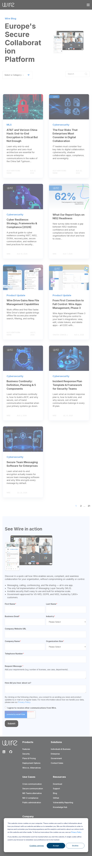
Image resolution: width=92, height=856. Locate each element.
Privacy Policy (76, 832)
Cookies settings (36, 846)
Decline (75, 846)
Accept (56, 846)
